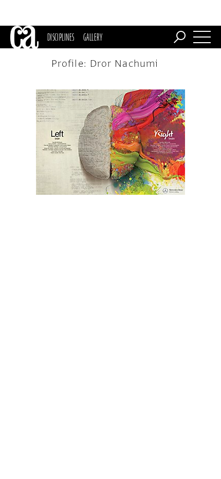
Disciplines (61, 37)
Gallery (92, 37)
